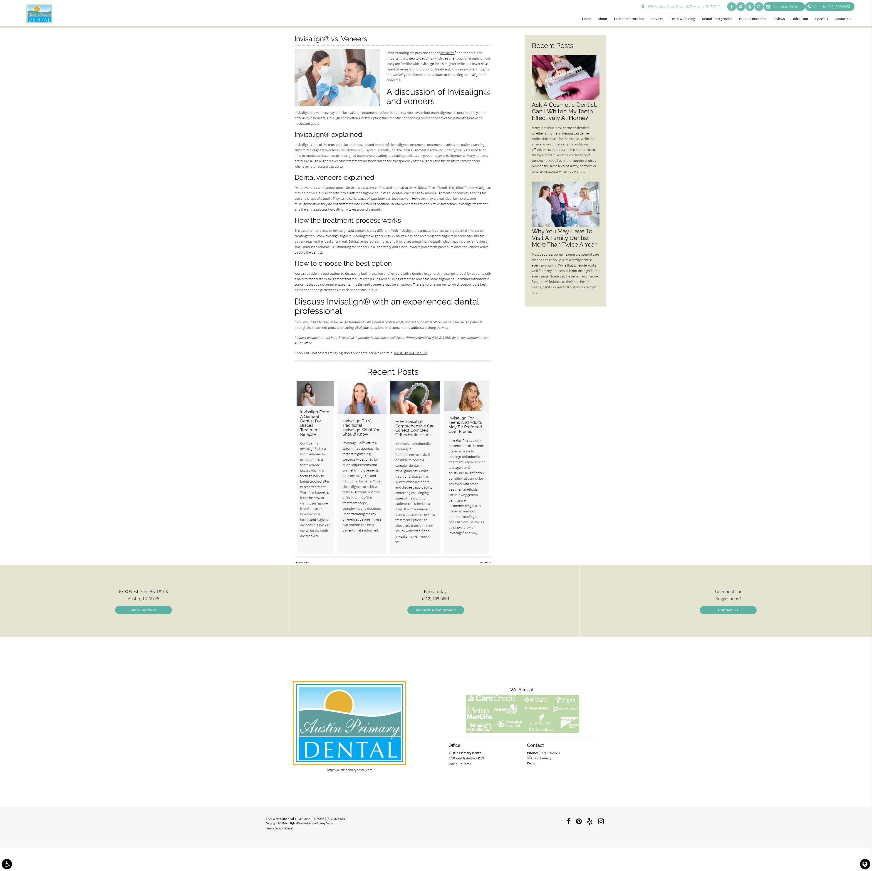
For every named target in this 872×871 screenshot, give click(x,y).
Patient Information (629, 18)
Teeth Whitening (682, 18)
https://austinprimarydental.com (362, 337)
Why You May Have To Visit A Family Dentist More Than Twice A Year (564, 238)
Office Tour (800, 18)
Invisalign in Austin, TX (410, 353)
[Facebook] (731, 6)
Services (657, 18)
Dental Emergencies (717, 18)
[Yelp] (749, 6)
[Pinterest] (740, 6)
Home (586, 18)
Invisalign (447, 52)
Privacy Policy (274, 828)
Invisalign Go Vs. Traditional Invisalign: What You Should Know (361, 427)
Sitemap (288, 828)
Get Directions (143, 610)
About (602, 18)
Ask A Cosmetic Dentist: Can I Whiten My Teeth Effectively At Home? (564, 111)
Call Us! (832, 7)
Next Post (485, 562)
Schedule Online (786, 7)
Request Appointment (436, 610)
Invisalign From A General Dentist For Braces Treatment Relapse (314, 423)
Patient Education (752, 18)
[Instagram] (758, 6)
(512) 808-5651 (441, 337)
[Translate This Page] (865, 864)
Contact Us (843, 18)
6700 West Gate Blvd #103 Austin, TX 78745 (683, 7)
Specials (821, 18)
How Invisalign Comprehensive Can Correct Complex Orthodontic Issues (415, 428)
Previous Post (303, 562)
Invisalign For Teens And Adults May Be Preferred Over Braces (465, 425)
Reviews (779, 18)
